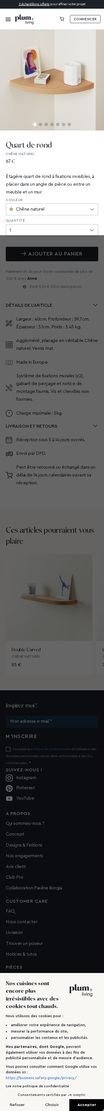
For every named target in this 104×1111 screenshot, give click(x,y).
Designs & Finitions (24, 845)
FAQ (10, 911)
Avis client (16, 866)
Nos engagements (24, 856)
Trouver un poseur (24, 943)
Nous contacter (21, 921)
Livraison (14, 932)
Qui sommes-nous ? (25, 823)
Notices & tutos (21, 954)
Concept (15, 834)
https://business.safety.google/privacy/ (41, 1078)
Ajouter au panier (55, 253)
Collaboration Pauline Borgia (34, 888)
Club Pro (14, 877)
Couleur (14, 200)
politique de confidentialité (50, 749)
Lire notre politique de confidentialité (37, 1086)
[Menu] (6, 19)
